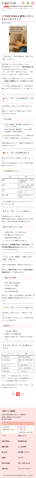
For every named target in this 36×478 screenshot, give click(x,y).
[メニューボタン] (32, 3)
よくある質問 (22, 446)
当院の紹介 (5, 468)
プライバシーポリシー (24, 468)
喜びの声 (4, 452)
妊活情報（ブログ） (24, 452)
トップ (4, 435)
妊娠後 (4, 457)
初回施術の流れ (22, 441)
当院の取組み (6, 441)
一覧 (18, 394)
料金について (22, 435)
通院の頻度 (5, 446)
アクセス (20, 457)
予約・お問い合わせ (24, 463)
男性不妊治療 (6, 463)
